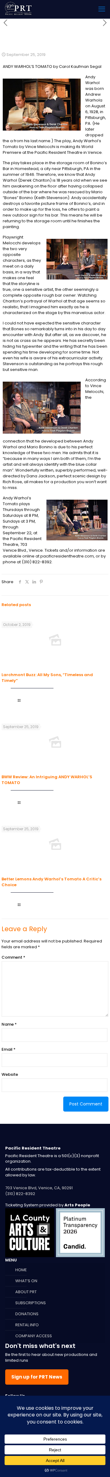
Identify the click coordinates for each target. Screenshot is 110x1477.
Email (9, 1049)
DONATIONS (26, 1314)
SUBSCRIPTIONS (30, 1303)
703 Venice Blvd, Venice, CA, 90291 (39, 1188)
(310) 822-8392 (20, 1194)
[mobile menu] (102, 9)
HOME (21, 1270)
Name (9, 1024)
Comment (13, 957)
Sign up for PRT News (36, 1377)
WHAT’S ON (26, 1281)
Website (10, 1074)
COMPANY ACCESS (33, 1336)
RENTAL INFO (27, 1325)
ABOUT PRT (26, 1292)
